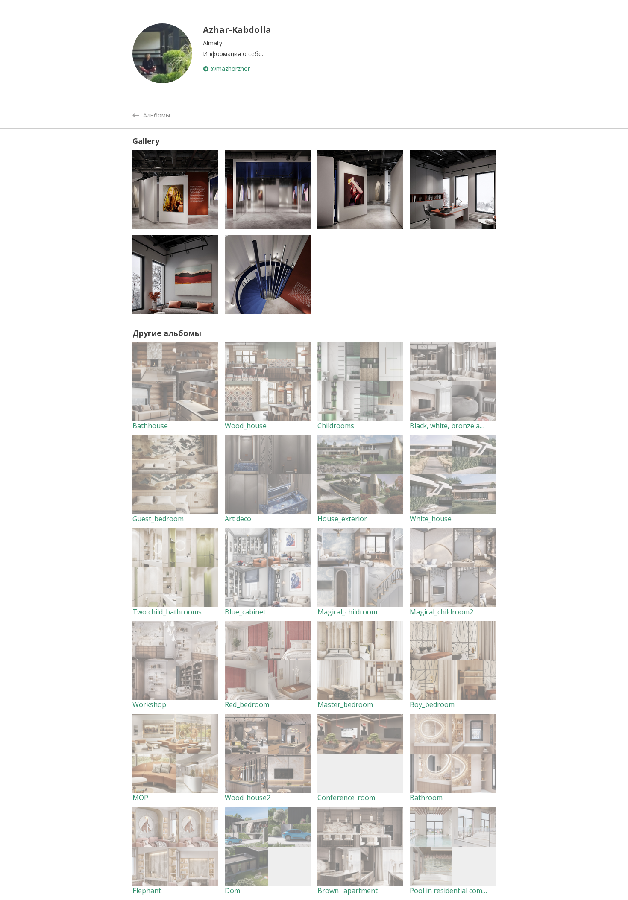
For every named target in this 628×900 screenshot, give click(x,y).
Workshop (149, 704)
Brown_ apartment (347, 890)
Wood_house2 (247, 797)
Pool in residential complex (453, 890)
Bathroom (426, 797)
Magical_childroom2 (441, 612)
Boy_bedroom (432, 704)
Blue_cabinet (245, 612)
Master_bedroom (345, 704)
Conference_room (346, 797)
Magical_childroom (347, 612)
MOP (140, 797)
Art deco (238, 518)
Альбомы (156, 115)
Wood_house (246, 425)
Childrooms (335, 425)
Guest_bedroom (158, 518)
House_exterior (342, 518)
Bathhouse (150, 425)
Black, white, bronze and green (459, 425)
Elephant (146, 890)
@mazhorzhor (229, 68)
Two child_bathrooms (167, 612)
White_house (431, 518)
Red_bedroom (247, 704)
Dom (232, 890)
